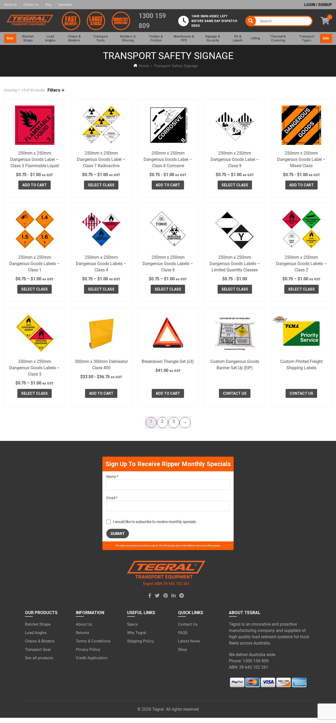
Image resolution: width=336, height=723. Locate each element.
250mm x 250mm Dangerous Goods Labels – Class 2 (301, 263)
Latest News (189, 641)
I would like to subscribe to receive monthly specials (154, 522)
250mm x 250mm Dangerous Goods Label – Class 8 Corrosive (168, 159)
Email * (112, 498)
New (10, 38)
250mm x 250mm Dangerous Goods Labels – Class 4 (101, 263)
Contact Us (31, 5)
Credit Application (91, 658)
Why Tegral (136, 632)
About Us (10, 5)
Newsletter (65, 5)
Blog (48, 5)
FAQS (182, 632)
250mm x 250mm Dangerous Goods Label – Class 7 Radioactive (101, 159)
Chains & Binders (40, 641)
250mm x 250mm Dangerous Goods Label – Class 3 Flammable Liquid (34, 159)
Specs (132, 624)
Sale (326, 38)
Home (144, 66)
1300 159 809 (152, 21)
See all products (39, 658)
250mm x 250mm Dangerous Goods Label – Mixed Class (301, 159)
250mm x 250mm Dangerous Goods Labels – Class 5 (34, 368)
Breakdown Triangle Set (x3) (168, 361)
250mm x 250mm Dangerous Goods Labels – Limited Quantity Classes (234, 263)
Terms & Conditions (93, 641)
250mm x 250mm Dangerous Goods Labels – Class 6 (168, 263)
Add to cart (34, 185)
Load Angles (36, 632)
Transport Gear (38, 649)
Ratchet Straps (38, 624)
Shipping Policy (140, 641)
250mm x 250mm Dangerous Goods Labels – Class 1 (34, 263)
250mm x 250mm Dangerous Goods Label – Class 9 (235, 159)
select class (235, 185)
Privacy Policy (88, 649)
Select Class (101, 185)
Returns (82, 632)
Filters (54, 90)
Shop (182, 649)
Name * (112, 476)
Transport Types (306, 38)
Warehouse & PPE (184, 38)
